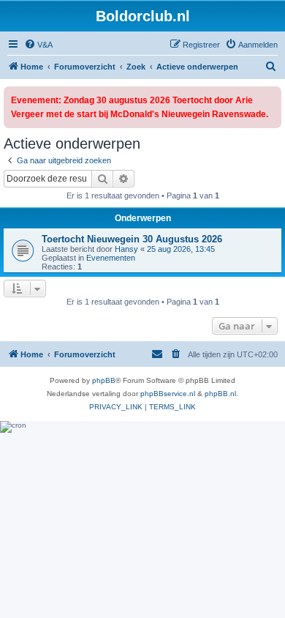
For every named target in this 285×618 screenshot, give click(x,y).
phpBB (103, 380)
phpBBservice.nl (167, 394)
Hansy (126, 249)
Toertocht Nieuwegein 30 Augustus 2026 (132, 239)
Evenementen (110, 257)
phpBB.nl (220, 394)
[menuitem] (38, 44)
